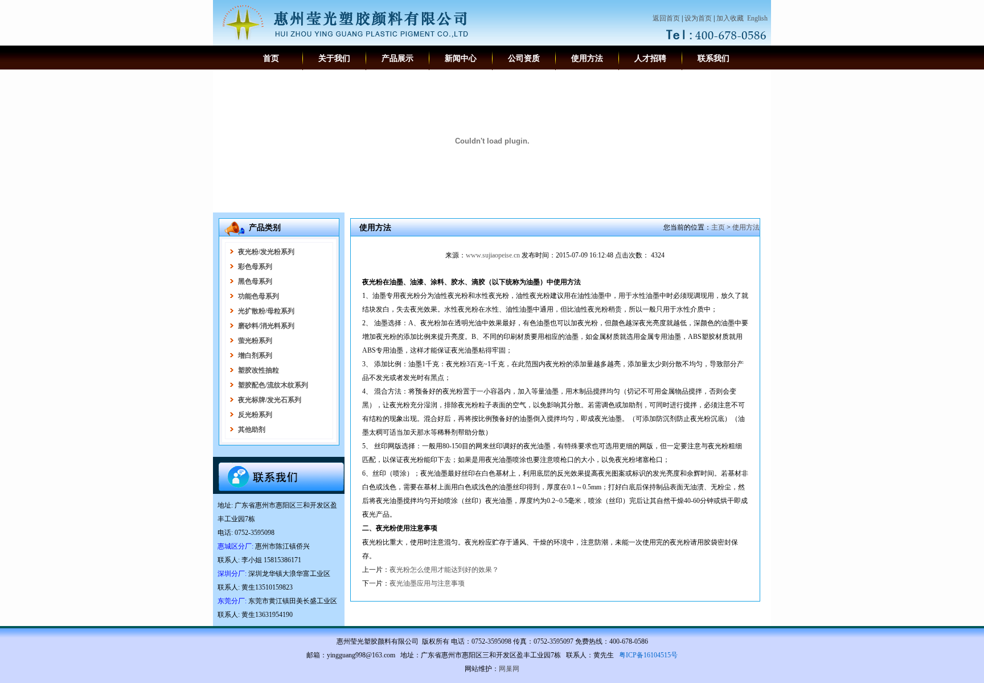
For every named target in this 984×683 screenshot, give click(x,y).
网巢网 (509, 669)
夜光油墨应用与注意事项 (427, 583)
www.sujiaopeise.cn (493, 255)
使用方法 (587, 58)
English (757, 18)
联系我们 (713, 58)
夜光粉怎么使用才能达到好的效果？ (444, 570)
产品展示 (397, 58)
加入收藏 (730, 18)
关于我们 (334, 58)
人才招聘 (650, 58)
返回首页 (666, 18)
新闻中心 (461, 58)
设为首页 (698, 18)
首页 (271, 58)
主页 (718, 227)
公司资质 (524, 58)
